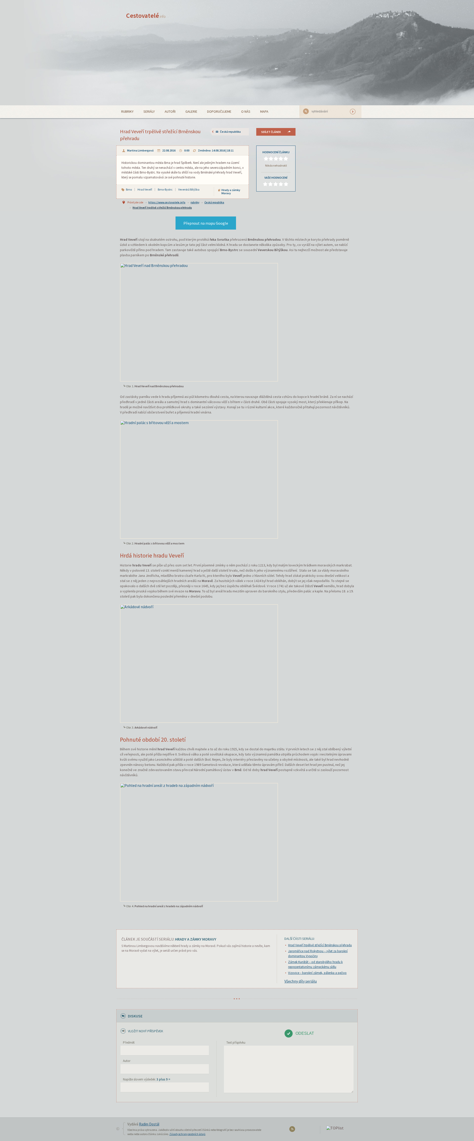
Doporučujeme (219, 111)
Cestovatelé (146, 15)
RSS (293, 1130)
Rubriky (127, 111)
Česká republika (230, 131)
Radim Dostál (149, 1124)
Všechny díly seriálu (300, 981)
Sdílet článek (271, 132)
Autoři (170, 111)
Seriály (149, 111)
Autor (126, 1060)
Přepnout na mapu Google (205, 223)
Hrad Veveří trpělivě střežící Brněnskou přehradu (162, 207)
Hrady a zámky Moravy (230, 191)
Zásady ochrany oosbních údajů (187, 1134)
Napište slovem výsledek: (146, 1079)
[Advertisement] (237, 68)
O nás (245, 111)
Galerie (191, 111)
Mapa (264, 111)
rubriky (195, 202)
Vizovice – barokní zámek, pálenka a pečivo (317, 973)
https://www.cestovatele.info (166, 202)
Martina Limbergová (140, 150)
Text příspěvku (235, 1042)
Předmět (129, 1042)
